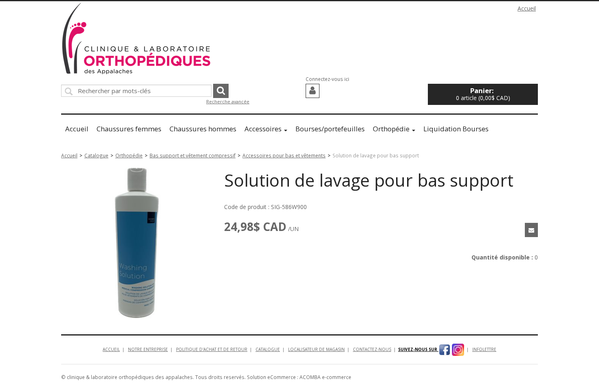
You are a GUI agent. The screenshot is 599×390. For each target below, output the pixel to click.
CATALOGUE (267, 349)
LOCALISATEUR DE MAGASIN (316, 349)
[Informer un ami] (531, 230)
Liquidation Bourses (456, 128)
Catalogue (96, 155)
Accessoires (263, 128)
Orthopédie (391, 128)
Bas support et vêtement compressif (193, 155)
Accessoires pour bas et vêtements (284, 155)
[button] (483, 94)
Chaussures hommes (203, 128)
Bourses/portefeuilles (330, 128)
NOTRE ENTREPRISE (148, 349)
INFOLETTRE (484, 349)
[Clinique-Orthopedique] (136, 38)
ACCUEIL (111, 349)
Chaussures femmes (129, 128)
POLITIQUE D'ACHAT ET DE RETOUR (211, 349)
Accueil (527, 8)
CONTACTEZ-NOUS (372, 349)
